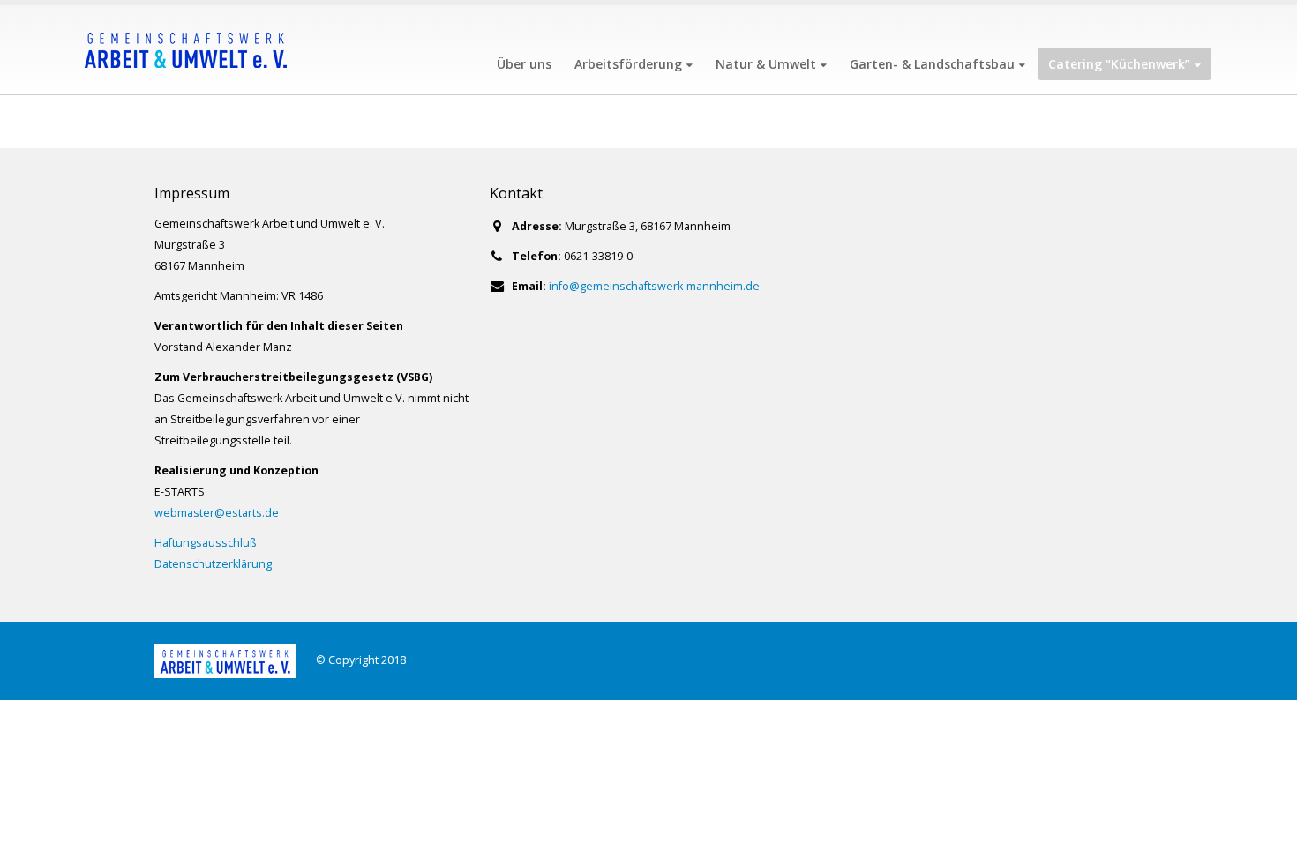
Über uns (524, 64)
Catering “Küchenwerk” (1119, 64)
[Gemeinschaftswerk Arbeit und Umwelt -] (185, 50)
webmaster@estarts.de (216, 512)
